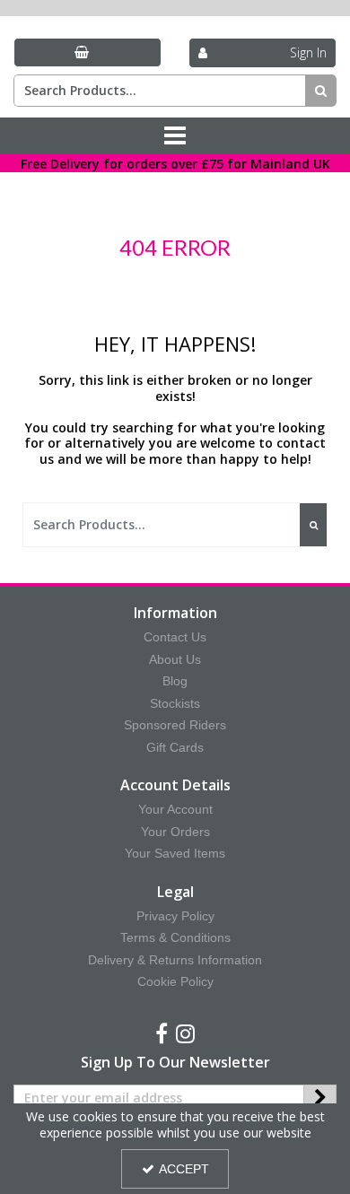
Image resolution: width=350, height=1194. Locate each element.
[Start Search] (321, 90)
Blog (175, 681)
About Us (175, 659)
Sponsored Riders (175, 725)
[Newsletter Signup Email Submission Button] (320, 1098)
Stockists (175, 703)
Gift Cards (175, 747)
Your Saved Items (175, 853)
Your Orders (175, 831)
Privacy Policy (175, 916)
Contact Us (175, 637)
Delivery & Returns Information (175, 960)
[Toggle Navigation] (175, 136)
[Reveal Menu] (175, 136)
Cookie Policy (175, 981)
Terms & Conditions (175, 937)
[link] (161, 1034)
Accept (184, 1169)
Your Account (175, 809)
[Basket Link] (87, 52)
